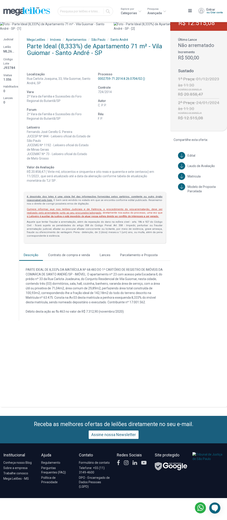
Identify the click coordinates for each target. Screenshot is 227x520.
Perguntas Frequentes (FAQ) (53, 470)
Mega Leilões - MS (16, 478)
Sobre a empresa (15, 468)
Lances (105, 255)
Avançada (154, 11)
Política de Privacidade (49, 480)
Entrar (214, 11)
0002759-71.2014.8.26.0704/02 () (121, 78)
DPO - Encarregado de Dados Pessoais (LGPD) (94, 482)
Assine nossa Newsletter (113, 434)
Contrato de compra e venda (69, 255)
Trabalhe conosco (15, 473)
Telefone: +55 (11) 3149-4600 (92, 470)
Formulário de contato (94, 462)
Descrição (31, 255)
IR (108, 11)
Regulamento (50, 462)
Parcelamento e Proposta (139, 255)
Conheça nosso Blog (17, 462)
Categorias (129, 11)
